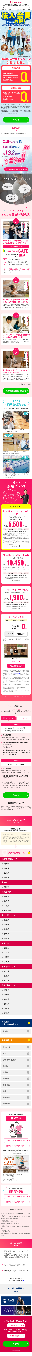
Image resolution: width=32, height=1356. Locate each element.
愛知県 (6, 938)
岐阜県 (6, 929)
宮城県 (6, 868)
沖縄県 (6, 1013)
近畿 (4, 1091)
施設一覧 (4, 9)
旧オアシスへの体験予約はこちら (16, 1146)
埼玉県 (6, 901)
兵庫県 (6, 957)
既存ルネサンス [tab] (8, 718)
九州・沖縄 (6, 1104)
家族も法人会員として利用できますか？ (15, 1265)
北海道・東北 (7, 1047)
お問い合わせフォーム (16, 1325)
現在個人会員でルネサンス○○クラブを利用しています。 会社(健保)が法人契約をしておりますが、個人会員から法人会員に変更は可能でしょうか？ (16, 1255)
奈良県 (6, 962)
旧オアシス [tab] (23, 718)
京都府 (6, 948)
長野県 (6, 925)
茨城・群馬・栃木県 (9, 1060)
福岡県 (6, 990)
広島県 (6, 976)
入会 (29, 9)
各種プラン (11, 9)
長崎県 (6, 995)
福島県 (6, 877)
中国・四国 (6, 1097)
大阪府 (6, 952)
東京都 (6, 887)
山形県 (6, 873)
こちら (24, 1280)
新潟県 (6, 920)
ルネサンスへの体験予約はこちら (16, 1140)
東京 (4, 1053)
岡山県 (6, 971)
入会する (16, 120)
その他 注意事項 (15, 546)
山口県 (6, 980)
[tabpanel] (16, 751)
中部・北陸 (6, 1085)
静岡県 (6, 934)
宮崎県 (6, 1008)
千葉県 (6, 906)
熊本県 (6, 999)
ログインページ (17, 673)
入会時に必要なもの (21, 9)
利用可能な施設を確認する (16, 391)
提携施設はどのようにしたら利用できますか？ (16, 1271)
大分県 (6, 1004)
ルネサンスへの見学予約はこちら (16, 1196)
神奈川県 (7, 910)
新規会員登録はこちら (16, 666)
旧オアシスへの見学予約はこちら (16, 1202)
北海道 (6, 864)
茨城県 (6, 897)
